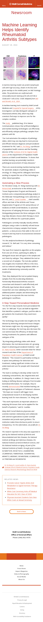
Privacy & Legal (22, 600)
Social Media (21, 577)
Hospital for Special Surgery (23, 108)
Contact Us (39, 556)
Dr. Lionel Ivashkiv (19, 199)
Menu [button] (4, 6)
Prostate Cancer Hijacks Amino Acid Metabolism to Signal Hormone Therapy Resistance (22, 485)
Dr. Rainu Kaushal (8, 349)
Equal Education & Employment (22, 603)
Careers (22, 607)
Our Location (3, 556)
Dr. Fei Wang (25, 146)
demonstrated (14, 386)
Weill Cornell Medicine (21, 589)
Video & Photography (21, 574)
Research (13, 470)
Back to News (21, 511)
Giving (22, 610)
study (8, 123)
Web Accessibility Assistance (22, 616)
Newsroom (21, 12)
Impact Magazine (21, 571)
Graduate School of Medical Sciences (16, 467)
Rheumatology (21, 470)
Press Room (21, 568)
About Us (21, 579)
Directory (22, 613)
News (21, 566)
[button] (39, 4)
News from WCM (32, 470)
